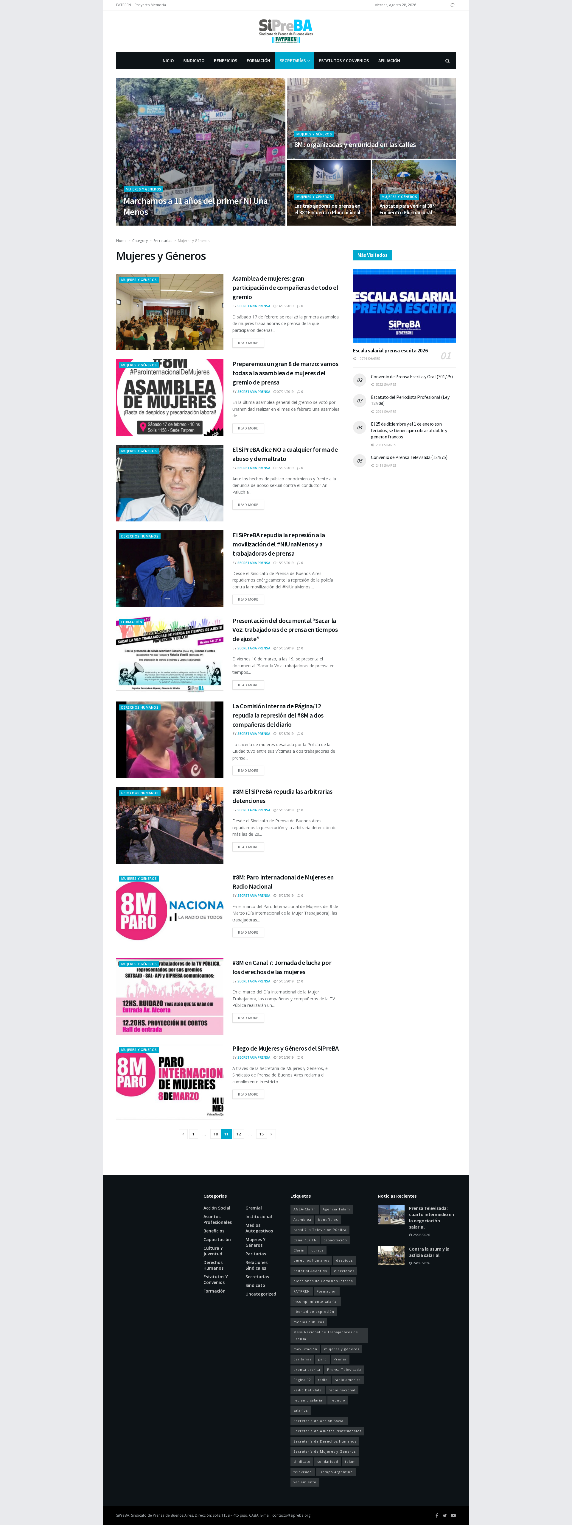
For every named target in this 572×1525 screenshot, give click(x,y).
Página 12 (302, 1379)
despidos (344, 1260)
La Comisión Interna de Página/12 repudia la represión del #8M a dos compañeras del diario (278, 715)
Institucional (258, 1216)
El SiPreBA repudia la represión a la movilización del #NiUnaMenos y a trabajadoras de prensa (278, 544)
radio (323, 1379)
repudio (337, 1400)
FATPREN (123, 4)
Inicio (167, 60)
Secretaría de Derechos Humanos (324, 1441)
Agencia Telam (336, 1209)
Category (140, 240)
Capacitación (217, 1239)
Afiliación (389, 60)
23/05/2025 (391, 223)
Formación (258, 60)
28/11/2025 (306, 223)
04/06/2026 (176, 223)
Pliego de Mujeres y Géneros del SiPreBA (285, 1048)
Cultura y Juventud (213, 1251)
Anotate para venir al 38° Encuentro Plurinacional (407, 209)
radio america (348, 1379)
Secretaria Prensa (145, 223)
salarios (300, 1410)
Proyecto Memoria (150, 4)
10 (216, 1134)
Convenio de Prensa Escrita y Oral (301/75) (412, 376)
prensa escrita (306, 1369)
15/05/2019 (285, 467)
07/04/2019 (285, 391)
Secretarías (293, 60)
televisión (302, 1472)
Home (121, 240)
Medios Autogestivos (259, 1228)
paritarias (302, 1359)
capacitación (335, 1240)
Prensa (340, 1359)
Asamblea (302, 1219)
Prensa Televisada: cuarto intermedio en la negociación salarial (431, 1217)
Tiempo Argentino (336, 1472)
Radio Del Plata (307, 1390)
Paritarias (255, 1254)
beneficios (328, 1219)
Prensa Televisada (344, 1369)
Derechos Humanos (139, 536)
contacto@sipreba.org (291, 1515)
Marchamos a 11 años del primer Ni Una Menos (196, 206)
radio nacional (342, 1390)
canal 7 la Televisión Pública (319, 1229)
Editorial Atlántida (310, 1270)
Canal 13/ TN (305, 1240)
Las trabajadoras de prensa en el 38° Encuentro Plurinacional (327, 209)
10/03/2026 (306, 156)
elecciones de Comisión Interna (323, 1281)
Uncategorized (260, 1294)
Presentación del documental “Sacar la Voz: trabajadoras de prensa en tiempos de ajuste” (285, 629)
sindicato (301, 1461)
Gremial (253, 1208)
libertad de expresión (313, 1311)
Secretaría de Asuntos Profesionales (327, 1431)
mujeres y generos (341, 1349)
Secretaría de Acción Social (319, 1420)
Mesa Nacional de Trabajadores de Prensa (325, 1335)
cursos (317, 1250)
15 (261, 1134)
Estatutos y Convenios (344, 60)
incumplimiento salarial (315, 1301)
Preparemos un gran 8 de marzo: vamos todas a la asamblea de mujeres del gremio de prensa (285, 373)
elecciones (344, 1270)
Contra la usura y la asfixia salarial (429, 1252)
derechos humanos (311, 1260)
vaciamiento (304, 1482)
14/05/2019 (285, 306)
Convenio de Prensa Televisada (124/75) (409, 457)
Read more (248, 342)
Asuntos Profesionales (217, 1219)
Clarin (298, 1250)
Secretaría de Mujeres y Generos (324, 1451)
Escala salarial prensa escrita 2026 (390, 350)
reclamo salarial (308, 1400)
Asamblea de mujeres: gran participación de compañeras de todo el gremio (285, 287)
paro (322, 1359)
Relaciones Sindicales (256, 1265)
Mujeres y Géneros (143, 189)
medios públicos (308, 1322)
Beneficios (225, 60)
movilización (305, 1349)
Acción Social (216, 1208)
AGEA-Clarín (304, 1209)
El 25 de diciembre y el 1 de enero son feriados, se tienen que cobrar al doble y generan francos (409, 430)
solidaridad (327, 1461)
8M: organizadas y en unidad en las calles (355, 144)
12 (239, 1134)
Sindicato (193, 60)
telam (350, 1461)
